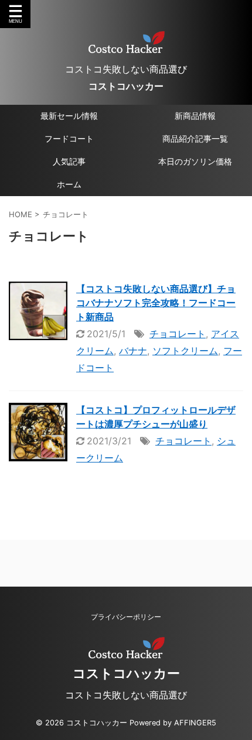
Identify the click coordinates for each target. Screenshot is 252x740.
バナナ (133, 351)
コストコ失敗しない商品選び (126, 695)
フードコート (69, 138)
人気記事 (69, 161)
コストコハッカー (126, 86)
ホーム (69, 184)
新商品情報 (195, 116)
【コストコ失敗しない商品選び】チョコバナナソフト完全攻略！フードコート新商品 (156, 303)
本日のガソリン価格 (195, 161)
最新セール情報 (69, 116)
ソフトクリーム (185, 351)
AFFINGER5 (195, 722)
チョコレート (177, 334)
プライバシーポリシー (126, 616)
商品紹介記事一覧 (195, 138)
